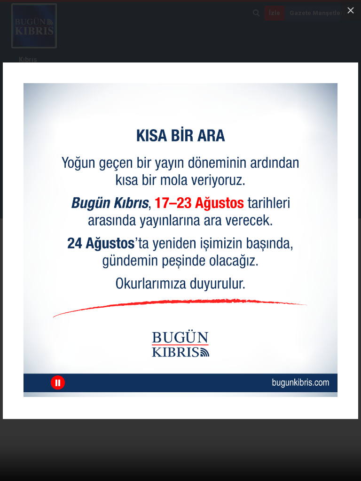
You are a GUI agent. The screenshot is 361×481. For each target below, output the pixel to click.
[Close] (350, 10)
